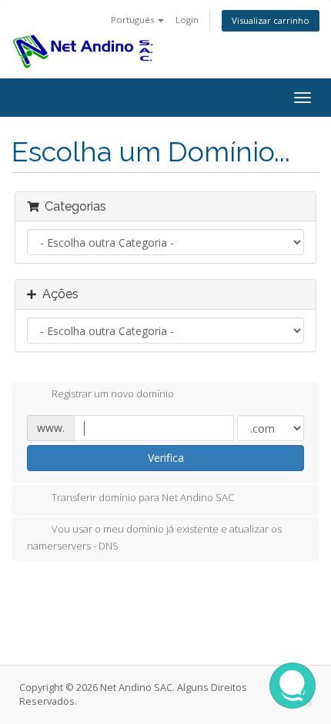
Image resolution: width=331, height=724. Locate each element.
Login (187, 19)
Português (133, 19)
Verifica (166, 457)
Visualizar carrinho (270, 20)
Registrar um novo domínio (113, 394)
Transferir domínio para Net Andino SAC (143, 497)
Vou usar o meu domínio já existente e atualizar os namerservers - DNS (154, 537)
